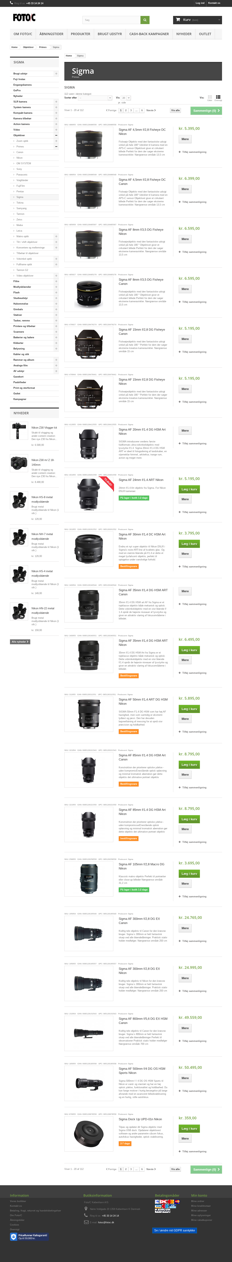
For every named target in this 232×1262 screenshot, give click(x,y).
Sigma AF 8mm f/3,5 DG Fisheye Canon (141, 282)
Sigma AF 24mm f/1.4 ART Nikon (141, 480)
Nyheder (184, 34)
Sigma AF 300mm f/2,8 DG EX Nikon (139, 971)
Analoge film (20, 365)
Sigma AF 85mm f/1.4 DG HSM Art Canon (142, 757)
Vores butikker (18, 1201)
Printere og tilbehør (24, 326)
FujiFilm (20, 186)
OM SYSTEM (23, 163)
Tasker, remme (21, 320)
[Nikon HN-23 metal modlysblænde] (19, 611)
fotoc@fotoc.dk (106, 1222)
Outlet (205, 34)
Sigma (19, 197)
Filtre (16, 281)
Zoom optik (22, 141)
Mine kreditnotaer (201, 1206)
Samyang (21, 208)
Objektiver (19, 135)
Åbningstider (51, 34)
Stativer (17, 315)
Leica (19, 230)
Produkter (80, 34)
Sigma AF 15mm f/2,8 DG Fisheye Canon (142, 332)
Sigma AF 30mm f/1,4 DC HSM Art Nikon (142, 536)
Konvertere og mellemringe (30, 247)
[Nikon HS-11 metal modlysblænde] (19, 500)
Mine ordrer (197, 1201)
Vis (118, 97)
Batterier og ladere (23, 337)
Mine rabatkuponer (201, 1220)
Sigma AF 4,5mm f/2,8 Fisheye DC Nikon (142, 132)
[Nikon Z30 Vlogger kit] (19, 431)
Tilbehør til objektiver (27, 253)
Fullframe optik (24, 264)
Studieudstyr (20, 298)
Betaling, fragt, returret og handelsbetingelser (35, 1210)
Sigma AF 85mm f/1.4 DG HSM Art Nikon (142, 812)
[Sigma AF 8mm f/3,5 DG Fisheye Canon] (88, 294)
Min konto (199, 1195)
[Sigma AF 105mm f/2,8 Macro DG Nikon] (88, 879)
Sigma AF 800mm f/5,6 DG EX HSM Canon (143, 1021)
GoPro (17, 90)
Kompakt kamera (22, 113)
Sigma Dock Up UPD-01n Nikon (140, 1119)
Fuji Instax (19, 79)
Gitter (209, 100)
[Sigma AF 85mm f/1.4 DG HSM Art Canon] (88, 770)
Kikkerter (18, 343)
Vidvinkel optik (24, 258)
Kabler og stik (21, 354)
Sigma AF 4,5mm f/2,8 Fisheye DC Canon (142, 182)
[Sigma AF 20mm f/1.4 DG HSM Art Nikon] (88, 444)
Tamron (20, 214)
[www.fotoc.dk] (43, 15)
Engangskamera (22, 84)
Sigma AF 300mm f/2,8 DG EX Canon (139, 921)
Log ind (200, 3)
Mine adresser (199, 1210)
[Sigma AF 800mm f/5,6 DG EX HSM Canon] (88, 1033)
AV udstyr (18, 371)
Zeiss (19, 219)
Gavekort (18, 376)
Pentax (20, 191)
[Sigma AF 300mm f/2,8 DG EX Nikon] (88, 983)
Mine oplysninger (201, 1215)
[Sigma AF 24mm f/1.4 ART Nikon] (88, 494)
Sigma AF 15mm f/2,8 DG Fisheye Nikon (142, 381)
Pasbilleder (19, 382)
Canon (19, 152)
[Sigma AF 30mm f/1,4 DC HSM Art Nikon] (88, 549)
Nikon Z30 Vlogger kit (44, 427)
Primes (20, 146)
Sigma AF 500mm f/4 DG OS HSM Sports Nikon (142, 1071)
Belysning (19, 348)
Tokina (19, 202)
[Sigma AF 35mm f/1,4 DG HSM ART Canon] (88, 605)
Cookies (14, 1224)
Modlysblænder (22, 287)
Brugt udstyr (110, 34)
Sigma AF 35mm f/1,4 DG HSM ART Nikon (143, 643)
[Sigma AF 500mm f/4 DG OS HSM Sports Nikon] (88, 1083)
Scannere (18, 331)
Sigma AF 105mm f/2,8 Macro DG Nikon (141, 866)
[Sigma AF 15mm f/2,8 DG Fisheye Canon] (88, 344)
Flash (16, 292)
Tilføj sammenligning (194, 152)
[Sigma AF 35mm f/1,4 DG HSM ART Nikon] (88, 655)
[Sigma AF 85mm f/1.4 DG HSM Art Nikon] (88, 824)
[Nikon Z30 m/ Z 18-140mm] (19, 463)
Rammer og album (23, 360)
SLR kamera (20, 101)
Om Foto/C (23, 34)
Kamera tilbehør (22, 118)
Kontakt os (214, 3)
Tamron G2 (22, 270)
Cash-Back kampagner (149, 34)
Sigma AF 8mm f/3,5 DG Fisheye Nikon (141, 232)
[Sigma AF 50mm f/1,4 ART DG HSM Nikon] (88, 714)
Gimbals (18, 309)
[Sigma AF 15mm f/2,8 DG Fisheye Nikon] (88, 394)
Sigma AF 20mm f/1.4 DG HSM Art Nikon (142, 431)
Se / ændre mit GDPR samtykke (174, 1230)
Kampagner (19, 399)
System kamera (22, 107)
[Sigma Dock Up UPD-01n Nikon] (88, 1134)
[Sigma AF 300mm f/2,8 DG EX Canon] (88, 933)
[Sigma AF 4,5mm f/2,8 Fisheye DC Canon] (88, 194)
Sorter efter (70, 97)
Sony (19, 169)
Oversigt (218, 100)
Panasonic (22, 174)
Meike (19, 225)
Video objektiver (24, 275)
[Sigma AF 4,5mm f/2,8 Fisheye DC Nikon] (88, 144)
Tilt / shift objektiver (26, 242)
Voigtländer (22, 180)
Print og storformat (24, 388)
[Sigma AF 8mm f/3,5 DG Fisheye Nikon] (88, 244)
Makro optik (22, 236)
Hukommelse (20, 303)
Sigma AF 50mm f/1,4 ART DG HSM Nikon (143, 701)
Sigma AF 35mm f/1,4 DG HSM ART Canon (143, 592)
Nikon (19, 157)
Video (16, 129)
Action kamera (21, 124)
